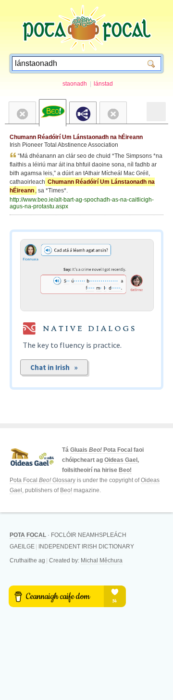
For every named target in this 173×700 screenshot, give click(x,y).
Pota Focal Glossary (42, 480)
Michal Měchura (102, 560)
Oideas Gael (120, 460)
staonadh (74, 83)
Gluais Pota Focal (101, 449)
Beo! (125, 470)
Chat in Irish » (54, 367)
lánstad (103, 83)
